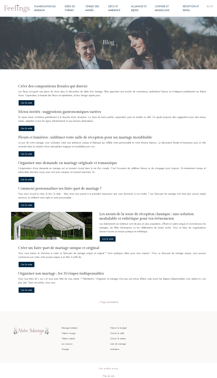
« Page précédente (108, 302)
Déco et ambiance (114, 8)
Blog (210, 6)
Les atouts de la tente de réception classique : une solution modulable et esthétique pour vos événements (146, 216)
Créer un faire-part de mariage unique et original (58, 248)
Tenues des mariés (92, 8)
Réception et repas (191, 8)
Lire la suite (26, 102)
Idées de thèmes (70, 8)
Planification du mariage (45, 8)
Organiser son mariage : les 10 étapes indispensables (61, 273)
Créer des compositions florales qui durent (52, 86)
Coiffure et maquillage (162, 8)
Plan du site (108, 376)
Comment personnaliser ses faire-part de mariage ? (59, 188)
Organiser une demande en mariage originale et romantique (67, 163)
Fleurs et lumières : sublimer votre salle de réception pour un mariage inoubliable (85, 137)
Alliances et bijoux (139, 8)
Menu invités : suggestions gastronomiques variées (59, 112)
